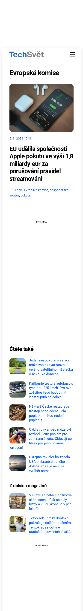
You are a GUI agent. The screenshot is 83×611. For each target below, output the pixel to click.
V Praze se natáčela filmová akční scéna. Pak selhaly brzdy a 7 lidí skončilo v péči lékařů (50, 502)
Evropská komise (36, 190)
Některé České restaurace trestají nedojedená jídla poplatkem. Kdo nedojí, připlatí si (49, 413)
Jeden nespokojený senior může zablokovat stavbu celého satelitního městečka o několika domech (51, 367)
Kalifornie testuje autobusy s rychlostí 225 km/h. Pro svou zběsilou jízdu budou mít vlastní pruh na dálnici (51, 390)
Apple (19, 190)
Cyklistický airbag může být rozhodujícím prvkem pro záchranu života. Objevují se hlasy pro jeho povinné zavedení (40, 438)
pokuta (26, 195)
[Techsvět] (26, 54)
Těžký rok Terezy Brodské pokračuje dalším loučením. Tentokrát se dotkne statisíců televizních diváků (50, 525)
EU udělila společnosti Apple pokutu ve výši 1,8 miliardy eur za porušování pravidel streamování (41, 164)
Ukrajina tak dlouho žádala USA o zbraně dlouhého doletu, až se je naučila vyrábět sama (49, 464)
